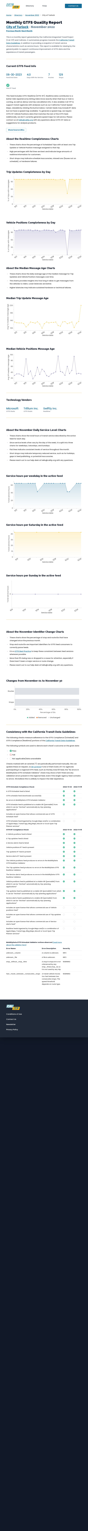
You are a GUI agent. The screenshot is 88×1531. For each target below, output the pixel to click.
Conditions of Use (14, 1014)
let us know (36, 767)
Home (8, 15)
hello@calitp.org (26, 120)
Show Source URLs (16, 130)
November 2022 (32, 15)
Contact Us (73, 6)
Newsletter (11, 1024)
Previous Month (13, 31)
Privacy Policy (12, 1029)
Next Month (26, 31)
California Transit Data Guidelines (60, 740)
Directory (30, 6)
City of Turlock (17, 27)
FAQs (44, 6)
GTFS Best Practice (23, 651)
